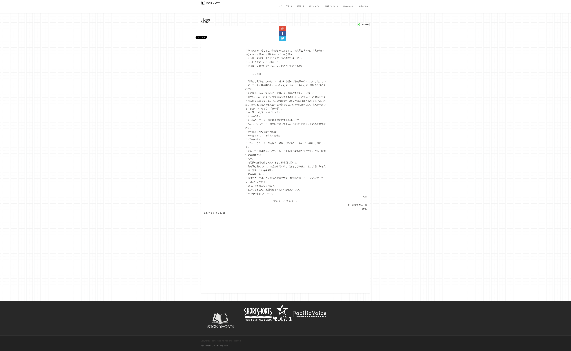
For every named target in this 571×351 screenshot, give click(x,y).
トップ (279, 6)
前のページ (279, 201)
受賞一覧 (289, 6)
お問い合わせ (363, 6)
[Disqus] (285, 252)
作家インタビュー (314, 6)
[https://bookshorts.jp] (210, 2)
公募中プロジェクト (331, 6)
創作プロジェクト (349, 6)
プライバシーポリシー (220, 346)
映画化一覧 (300, 6)
